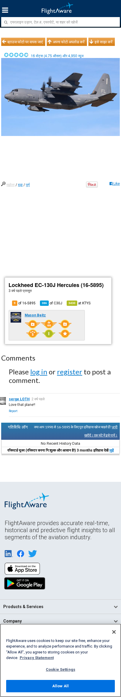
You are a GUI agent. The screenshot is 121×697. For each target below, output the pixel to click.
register (69, 371)
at (79, 303)
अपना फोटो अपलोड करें (69, 41)
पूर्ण (28, 185)
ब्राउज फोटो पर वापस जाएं (25, 41)
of (52, 303)
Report (13, 411)
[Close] (113, 631)
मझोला (10, 185)
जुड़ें (111, 450)
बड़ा (20, 185)
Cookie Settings (60, 669)
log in (38, 371)
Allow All (60, 686)
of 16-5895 (25, 303)
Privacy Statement (37, 657)
